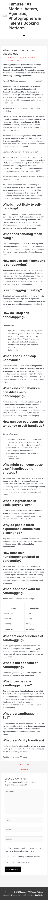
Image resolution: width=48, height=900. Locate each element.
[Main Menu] (24, 36)
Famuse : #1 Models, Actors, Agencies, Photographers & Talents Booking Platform (25, 16)
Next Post (24, 769)
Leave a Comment (10, 58)
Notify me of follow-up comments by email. (24, 857)
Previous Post (23, 765)
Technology (7, 60)
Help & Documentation (28, 58)
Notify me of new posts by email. (20, 862)
